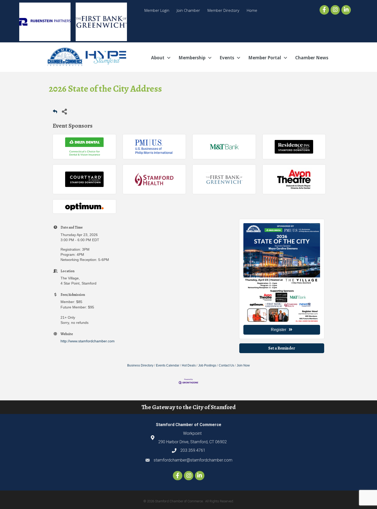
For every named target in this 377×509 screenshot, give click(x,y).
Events (227, 58)
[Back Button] (55, 113)
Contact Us (226, 365)
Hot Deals (189, 365)
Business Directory (140, 365)
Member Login (156, 10)
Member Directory (223, 10)
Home (252, 10)
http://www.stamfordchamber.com (88, 341)
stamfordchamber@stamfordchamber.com (193, 460)
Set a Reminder (281, 348)
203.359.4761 (192, 450)
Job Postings (207, 365)
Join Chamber (188, 10)
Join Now (243, 365)
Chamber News (311, 58)
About (157, 58)
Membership (191, 58)
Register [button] (278, 329)
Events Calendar (167, 365)
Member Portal (264, 58)
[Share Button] (64, 111)
